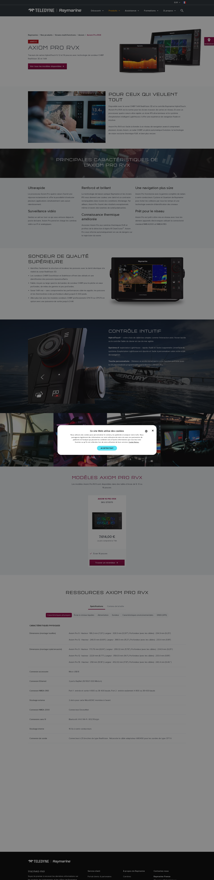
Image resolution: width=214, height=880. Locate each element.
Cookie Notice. (134, 442)
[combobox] (146, 431)
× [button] (153, 431)
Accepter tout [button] (107, 448)
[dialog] (107, 440)
